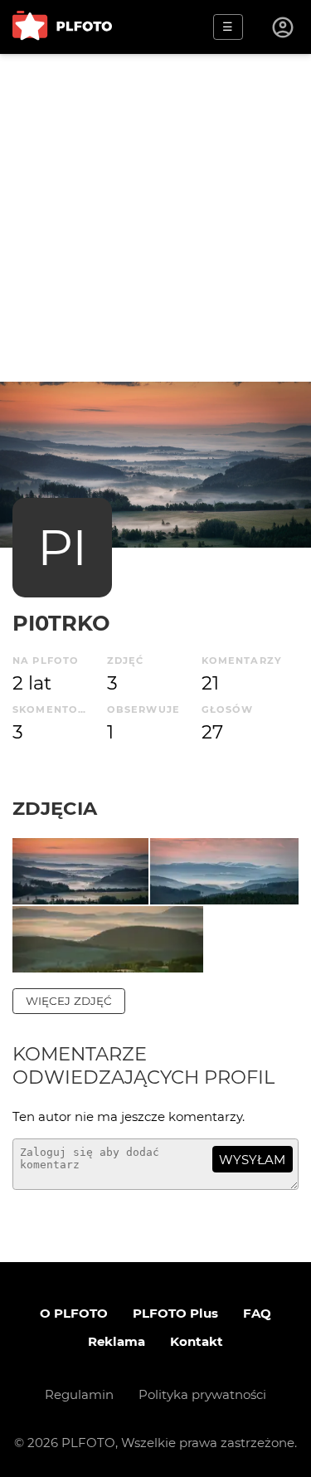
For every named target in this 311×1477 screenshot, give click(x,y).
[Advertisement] (155, 217)
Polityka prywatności (202, 1394)
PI (62, 547)
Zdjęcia (54, 808)
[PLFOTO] (62, 27)
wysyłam (252, 1159)
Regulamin (79, 1394)
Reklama (116, 1341)
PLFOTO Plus (175, 1313)
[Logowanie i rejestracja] (283, 27)
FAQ (257, 1313)
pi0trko (61, 623)
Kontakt (196, 1341)
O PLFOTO (74, 1313)
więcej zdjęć (69, 1000)
